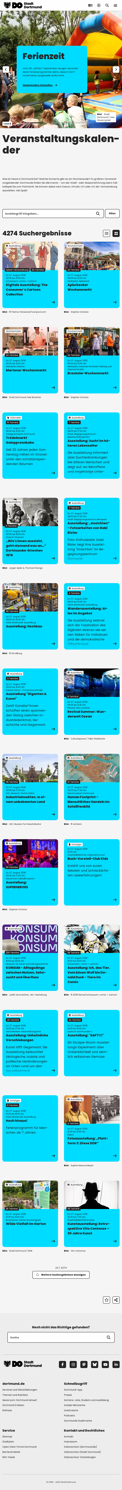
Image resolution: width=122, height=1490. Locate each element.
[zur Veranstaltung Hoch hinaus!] (30, 1128)
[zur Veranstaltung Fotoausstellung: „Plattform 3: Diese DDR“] (92, 1128)
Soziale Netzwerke (74, 1405)
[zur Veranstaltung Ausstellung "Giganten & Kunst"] (30, 701)
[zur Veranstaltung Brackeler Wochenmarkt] (92, 360)
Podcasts (69, 1415)
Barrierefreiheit (11, 1452)
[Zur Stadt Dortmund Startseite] (22, 5)
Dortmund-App (73, 1389)
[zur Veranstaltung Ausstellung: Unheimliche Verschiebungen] (30, 1043)
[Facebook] (62, 1364)
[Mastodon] (83, 1364)
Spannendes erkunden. (38, 85)
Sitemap (7, 1436)
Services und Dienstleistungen (19, 1389)
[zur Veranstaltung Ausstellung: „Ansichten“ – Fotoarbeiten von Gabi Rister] (92, 531)
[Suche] (108, 1337)
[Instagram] (73, 1364)
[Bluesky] (94, 1364)
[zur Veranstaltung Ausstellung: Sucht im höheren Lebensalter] (92, 445)
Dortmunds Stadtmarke (78, 1420)
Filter (112, 213)
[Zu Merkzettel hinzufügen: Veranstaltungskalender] (106, 1300)
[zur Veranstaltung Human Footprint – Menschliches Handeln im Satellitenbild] (92, 787)
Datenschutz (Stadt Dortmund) (82, 1452)
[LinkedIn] (116, 1364)
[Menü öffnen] (115, 5)
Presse (68, 1395)
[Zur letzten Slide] (6, 69)
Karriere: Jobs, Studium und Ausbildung (86, 1400)
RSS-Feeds (8, 1457)
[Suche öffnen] (107, 5)
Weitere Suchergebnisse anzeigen (63, 1274)
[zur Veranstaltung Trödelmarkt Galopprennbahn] (30, 445)
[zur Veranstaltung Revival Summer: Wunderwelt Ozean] (92, 701)
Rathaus (7, 1410)
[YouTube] (105, 1364)
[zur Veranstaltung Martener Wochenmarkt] (30, 360)
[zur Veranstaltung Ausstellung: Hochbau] (30, 616)
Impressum (70, 1441)
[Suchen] (97, 213)
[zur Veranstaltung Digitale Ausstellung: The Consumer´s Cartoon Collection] (30, 275)
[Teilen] (116, 1300)
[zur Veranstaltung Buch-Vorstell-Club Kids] (92, 872)
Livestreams (71, 1410)
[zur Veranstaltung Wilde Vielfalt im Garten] (30, 1214)
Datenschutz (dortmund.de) (80, 1447)
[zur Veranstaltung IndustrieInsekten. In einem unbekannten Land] (30, 787)
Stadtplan (8, 1441)
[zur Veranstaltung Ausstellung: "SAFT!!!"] (92, 1043)
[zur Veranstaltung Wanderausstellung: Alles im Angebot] (92, 616)
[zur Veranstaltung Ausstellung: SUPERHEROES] (30, 872)
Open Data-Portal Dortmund (19, 1447)
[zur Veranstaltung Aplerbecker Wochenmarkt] (92, 275)
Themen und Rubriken (15, 1395)
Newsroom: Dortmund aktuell (19, 1400)
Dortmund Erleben (13, 1405)
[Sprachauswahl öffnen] (90, 5)
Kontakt (68, 1436)
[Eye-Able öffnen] (98, 5)
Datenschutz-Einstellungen (80, 1457)
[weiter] (116, 69)
